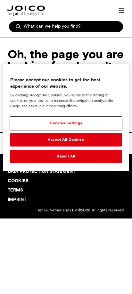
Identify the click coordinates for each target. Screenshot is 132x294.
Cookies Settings (66, 123)
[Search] (18, 27)
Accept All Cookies (66, 139)
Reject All (66, 156)
